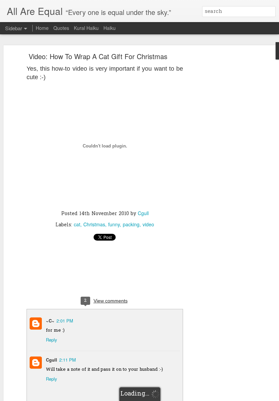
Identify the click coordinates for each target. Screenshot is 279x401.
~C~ (50, 320)
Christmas (94, 224)
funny (114, 224)
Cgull (143, 213)
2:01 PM (64, 320)
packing (131, 224)
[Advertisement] (220, 162)
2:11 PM (67, 359)
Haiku (109, 27)
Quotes (61, 27)
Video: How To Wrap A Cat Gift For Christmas (98, 56)
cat (77, 224)
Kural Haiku (86, 27)
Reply (51, 339)
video (148, 224)
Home (42, 27)
